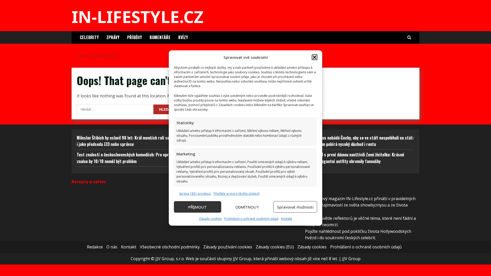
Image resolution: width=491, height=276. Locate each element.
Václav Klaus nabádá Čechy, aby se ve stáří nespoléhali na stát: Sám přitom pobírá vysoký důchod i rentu (359, 141)
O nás (111, 247)
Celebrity (89, 37)
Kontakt (286, 218)
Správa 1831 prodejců (195, 193)
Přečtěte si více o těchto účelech (237, 193)
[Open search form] (409, 37)
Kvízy (183, 37)
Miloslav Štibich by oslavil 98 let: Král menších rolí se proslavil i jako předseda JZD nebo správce (131, 141)
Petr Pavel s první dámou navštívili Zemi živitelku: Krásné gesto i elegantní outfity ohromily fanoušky (354, 158)
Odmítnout (247, 207)
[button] (314, 57)
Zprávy (112, 37)
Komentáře (160, 37)
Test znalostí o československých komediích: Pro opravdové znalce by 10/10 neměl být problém (129, 158)
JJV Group (351, 258)
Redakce (95, 247)
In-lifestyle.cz (138, 16)
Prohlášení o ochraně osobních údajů (251, 218)
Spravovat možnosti (295, 207)
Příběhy (134, 37)
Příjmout (197, 207)
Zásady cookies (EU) (275, 247)
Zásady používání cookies (227, 247)
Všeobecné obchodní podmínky (170, 247)
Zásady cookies (210, 218)
